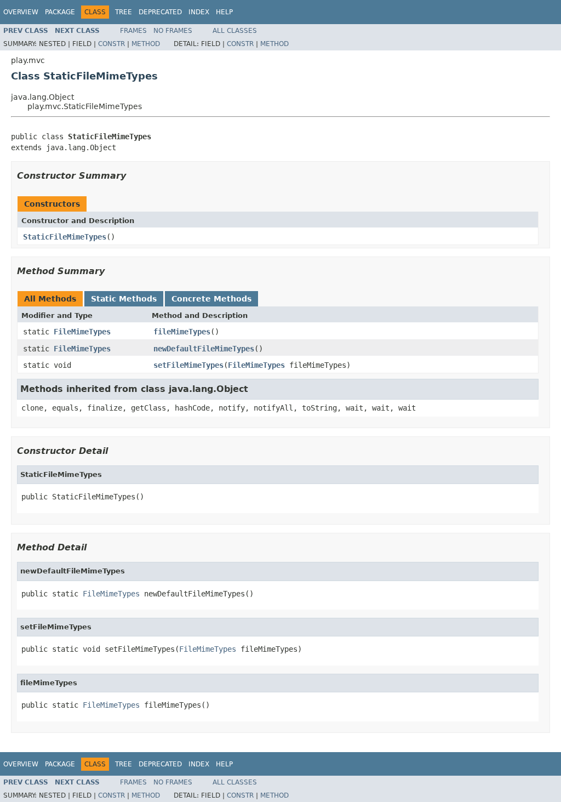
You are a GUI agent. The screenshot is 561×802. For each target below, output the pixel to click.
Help (224, 12)
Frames (133, 31)
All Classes (235, 31)
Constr (111, 44)
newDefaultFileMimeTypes (203, 348)
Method (145, 44)
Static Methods (124, 298)
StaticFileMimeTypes (64, 236)
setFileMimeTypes (188, 365)
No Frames (172, 31)
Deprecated (160, 12)
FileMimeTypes (82, 331)
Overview (20, 12)
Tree (123, 12)
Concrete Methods (211, 298)
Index (198, 12)
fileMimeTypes (181, 331)
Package (60, 12)
